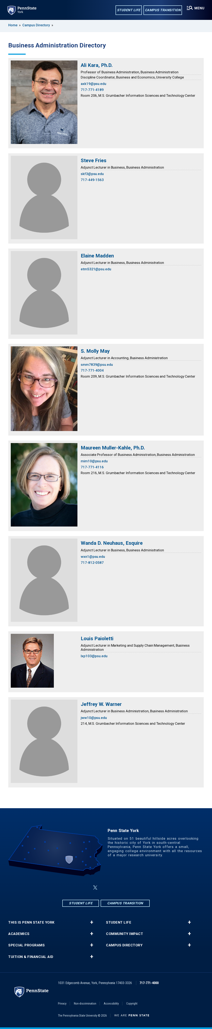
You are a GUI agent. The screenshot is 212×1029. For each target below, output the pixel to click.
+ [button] (91, 922)
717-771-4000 (149, 983)
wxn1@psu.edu (93, 556)
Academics (19, 934)
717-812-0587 (92, 562)
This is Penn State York (31, 922)
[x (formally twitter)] (95, 887)
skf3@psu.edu (92, 174)
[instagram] (105, 887)
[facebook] (85, 887)
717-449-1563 (92, 180)
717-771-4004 (92, 370)
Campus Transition (163, 10)
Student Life (128, 10)
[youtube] (127, 887)
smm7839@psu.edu (97, 364)
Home (12, 25)
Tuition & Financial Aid (30, 957)
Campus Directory (36, 25)
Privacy (62, 1003)
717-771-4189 (92, 90)
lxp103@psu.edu (94, 656)
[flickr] (116, 887)
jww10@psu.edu (94, 718)
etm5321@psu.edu (96, 269)
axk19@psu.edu (93, 84)
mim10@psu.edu (94, 461)
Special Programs (26, 945)
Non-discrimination (85, 1003)
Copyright (131, 1003)
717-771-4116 (92, 467)
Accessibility (111, 1003)
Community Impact (124, 934)
